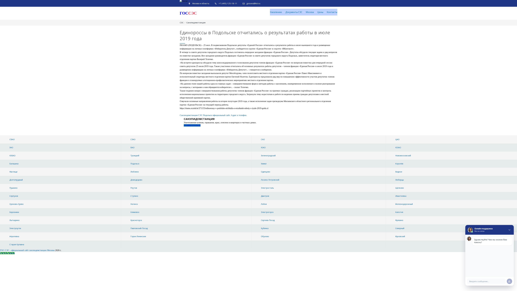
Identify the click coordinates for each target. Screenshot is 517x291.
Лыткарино (14, 220)
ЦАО (397, 139)
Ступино (134, 196)
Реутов (133, 188)
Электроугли (15, 228)
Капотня (399, 212)
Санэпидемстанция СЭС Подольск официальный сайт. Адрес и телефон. (213, 115)
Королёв (399, 163)
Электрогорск (267, 212)
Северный (399, 228)
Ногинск (134, 204)
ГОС (188, 13)
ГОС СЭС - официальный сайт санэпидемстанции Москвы (27, 250)
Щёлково (399, 188)
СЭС (182, 22)
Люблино (134, 171)
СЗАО (132, 139)
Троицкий (134, 155)
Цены (320, 12)
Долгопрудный (16, 180)
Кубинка (264, 228)
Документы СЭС (293, 12)
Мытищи (13, 171)
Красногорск (136, 220)
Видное (398, 171)
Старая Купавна (16, 244)
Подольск (134, 163)
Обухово (265, 236)
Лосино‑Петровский (270, 180)
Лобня (264, 204)
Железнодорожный (404, 204)
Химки (263, 163)
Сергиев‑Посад (268, 220)
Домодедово (136, 180)
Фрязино (399, 220)
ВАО (132, 147)
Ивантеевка (400, 196)
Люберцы (399, 180)
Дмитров (265, 196)
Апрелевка (14, 236)
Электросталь (267, 188)
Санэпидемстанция (195, 22)
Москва (310, 12)
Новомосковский (403, 155)
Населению (276, 12)
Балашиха (13, 163)
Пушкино (13, 188)
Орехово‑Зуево (16, 204)
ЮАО (263, 147)
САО (263, 139)
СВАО (12, 139)
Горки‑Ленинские (138, 236)
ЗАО (11, 147)
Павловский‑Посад (139, 228)
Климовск (134, 212)
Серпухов (13, 196)
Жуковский (400, 236)
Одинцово (265, 171)
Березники (14, 212)
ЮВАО (12, 155)
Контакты (332, 12)
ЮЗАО (398, 147)
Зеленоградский (268, 155)
